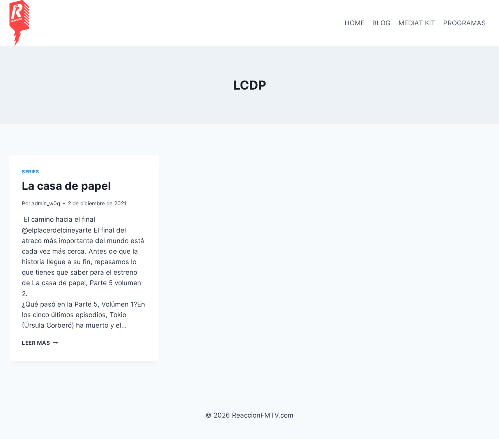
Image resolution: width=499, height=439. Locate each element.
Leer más (40, 343)
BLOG (381, 23)
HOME (355, 23)
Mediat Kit (416, 23)
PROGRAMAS (464, 23)
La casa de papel (66, 185)
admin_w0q (46, 203)
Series (30, 172)
